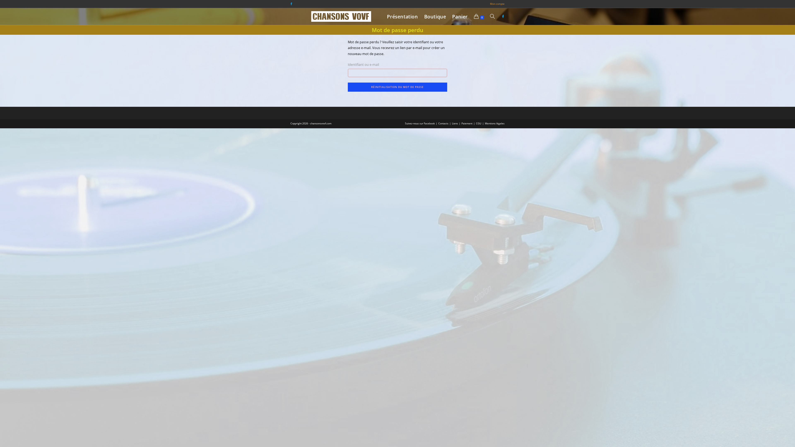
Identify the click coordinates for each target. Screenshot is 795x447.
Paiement (466, 123)
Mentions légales (495, 123)
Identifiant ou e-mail (363, 64)
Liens (455, 123)
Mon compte (497, 4)
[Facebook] (291, 4)
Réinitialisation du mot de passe (397, 87)
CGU (478, 123)
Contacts (443, 123)
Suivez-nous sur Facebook (420, 123)
